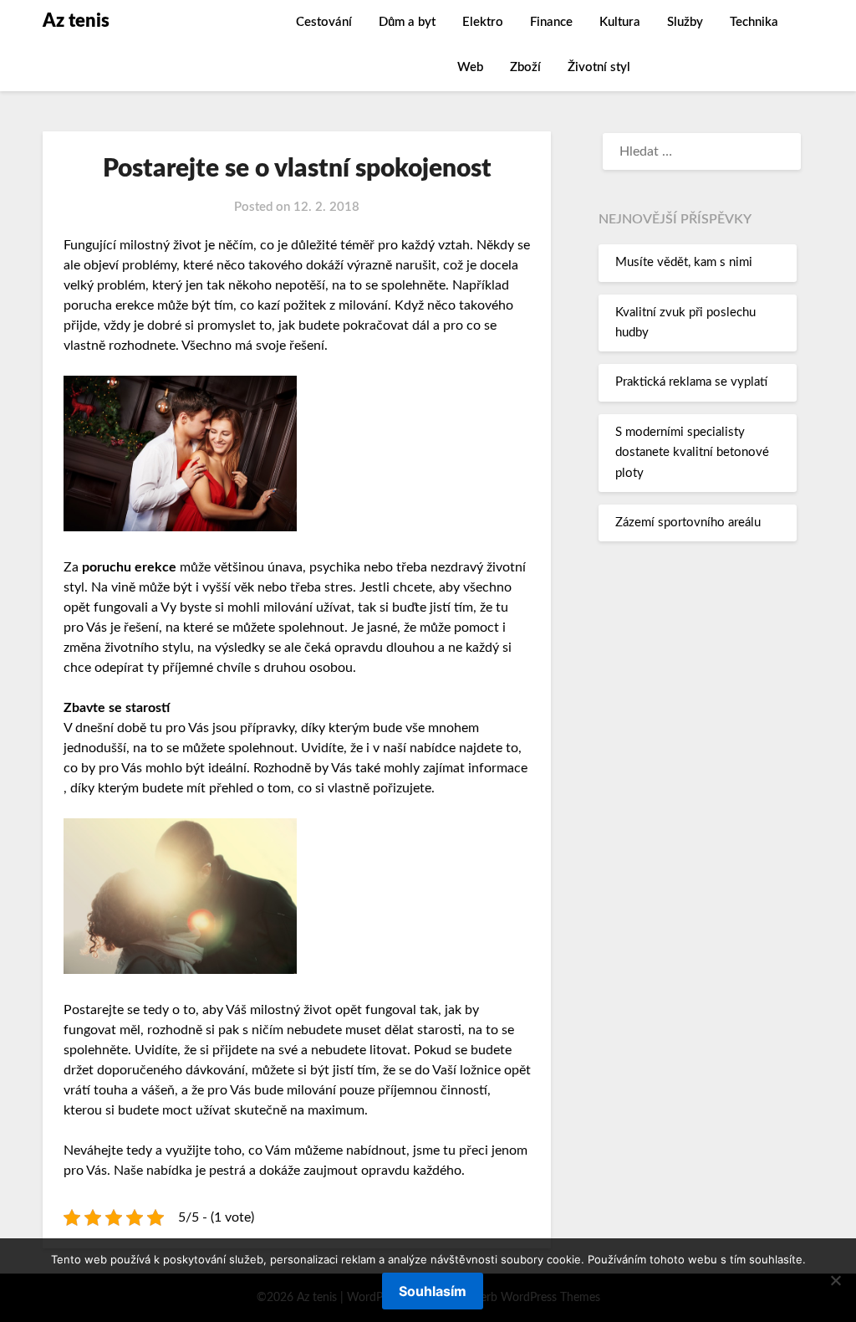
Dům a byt (407, 22)
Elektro (482, 22)
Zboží (525, 67)
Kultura (619, 22)
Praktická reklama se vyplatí (691, 382)
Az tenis (76, 21)
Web (470, 67)
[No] (835, 1280)
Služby (685, 22)
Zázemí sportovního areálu (688, 522)
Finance (551, 22)
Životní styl (599, 67)
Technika (754, 22)
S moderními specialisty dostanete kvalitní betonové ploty (692, 452)
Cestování (324, 22)
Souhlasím (432, 1291)
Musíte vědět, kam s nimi (683, 262)
